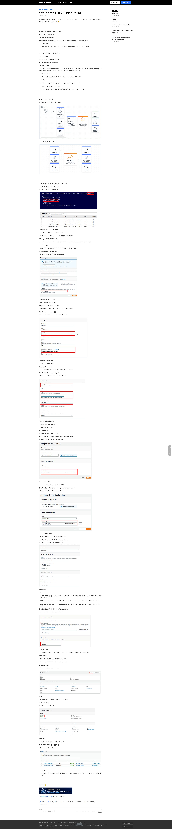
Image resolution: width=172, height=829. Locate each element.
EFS (63, 801)
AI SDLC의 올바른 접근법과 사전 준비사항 (121, 25)
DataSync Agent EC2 (90, 801)
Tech (64, 2)
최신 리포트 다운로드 (115, 2)
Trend (70, 2)
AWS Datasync (79, 801)
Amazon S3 (43, 801)
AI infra (114, 19)
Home (59, 2)
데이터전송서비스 (70, 801)
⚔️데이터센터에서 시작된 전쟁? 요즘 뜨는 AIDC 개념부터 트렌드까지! (121, 38)
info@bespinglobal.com (47, 796)
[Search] (132, 2)
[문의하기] (169, 447)
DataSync (51, 801)
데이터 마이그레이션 (44, 804)
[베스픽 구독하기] (169, 450)
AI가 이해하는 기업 (116, 13)
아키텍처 (57, 801)
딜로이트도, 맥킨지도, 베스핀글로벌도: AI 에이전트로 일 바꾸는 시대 (122, 31)
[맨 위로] (169, 454)
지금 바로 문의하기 (126, 2)
